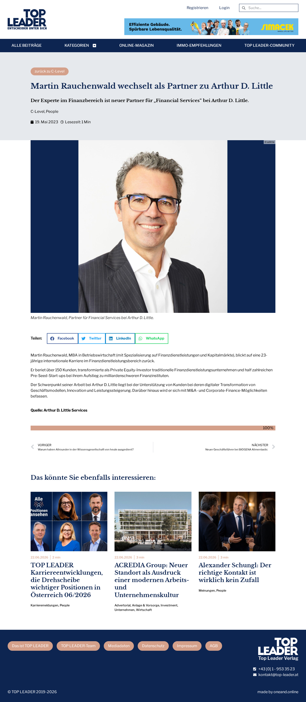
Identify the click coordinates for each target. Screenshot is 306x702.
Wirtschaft (144, 610)
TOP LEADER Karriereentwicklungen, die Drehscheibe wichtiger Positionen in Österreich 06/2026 (67, 580)
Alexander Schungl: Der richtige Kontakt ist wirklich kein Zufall (235, 572)
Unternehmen (125, 610)
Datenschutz (153, 646)
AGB (214, 646)
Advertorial (123, 605)
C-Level (37, 111)
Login (224, 7)
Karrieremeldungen (44, 605)
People (52, 111)
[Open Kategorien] (94, 45)
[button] (62, 338)
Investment (169, 605)
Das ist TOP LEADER (30, 646)
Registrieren (197, 7)
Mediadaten (119, 646)
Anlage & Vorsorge (145, 605)
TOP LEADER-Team (78, 646)
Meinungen (207, 590)
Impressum (187, 646)
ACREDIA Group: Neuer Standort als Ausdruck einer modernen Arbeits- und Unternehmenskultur (152, 580)
